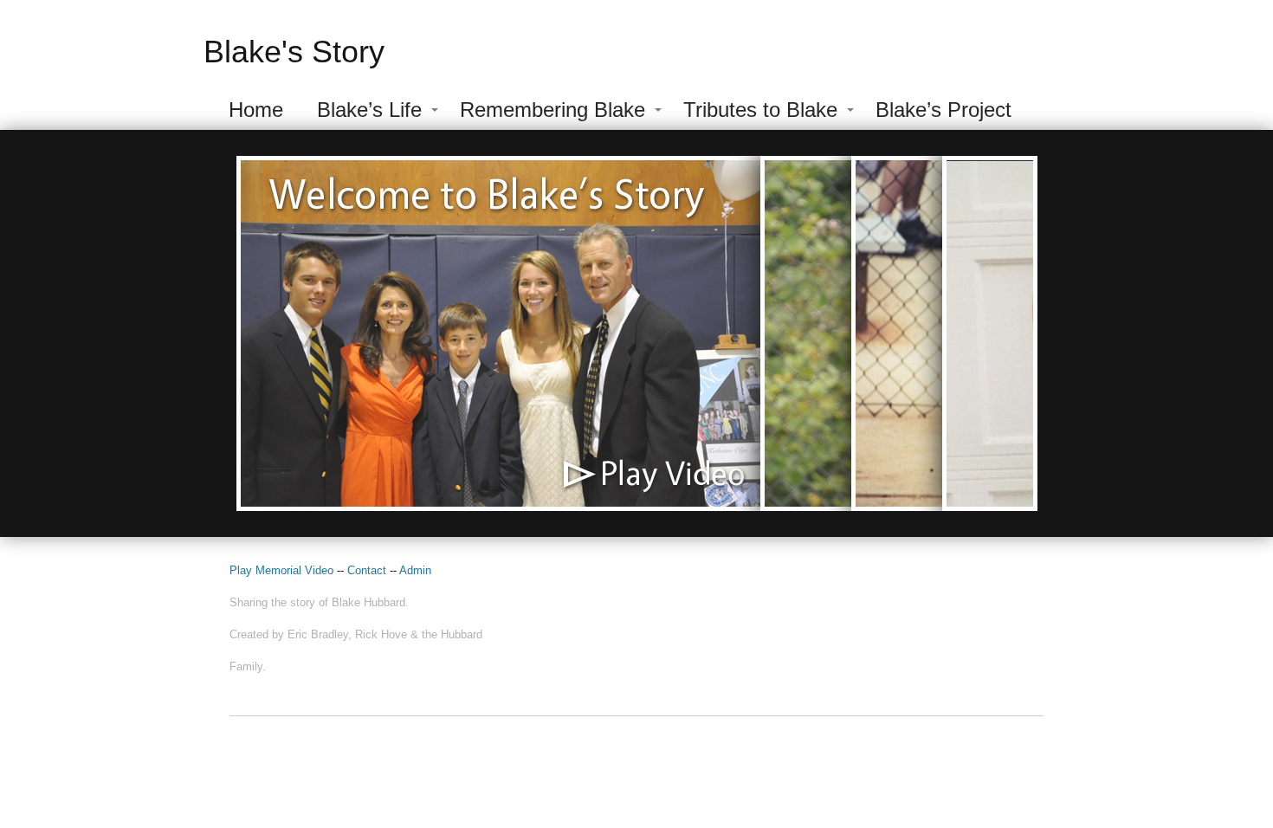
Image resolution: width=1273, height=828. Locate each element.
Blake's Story (294, 51)
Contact (368, 570)
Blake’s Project (943, 109)
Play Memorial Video (281, 570)
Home (256, 109)
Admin (415, 570)
